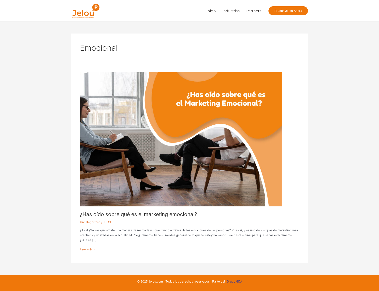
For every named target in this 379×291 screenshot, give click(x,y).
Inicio (211, 11)
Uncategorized (90, 222)
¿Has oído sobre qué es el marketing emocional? (138, 214)
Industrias (231, 11)
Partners (253, 11)
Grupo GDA (234, 281)
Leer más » (87, 249)
